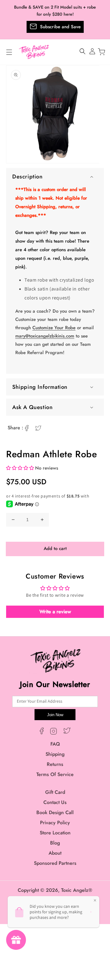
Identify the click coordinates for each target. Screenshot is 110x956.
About (55, 852)
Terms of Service (55, 774)
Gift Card (55, 792)
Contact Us (55, 802)
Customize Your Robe (53, 327)
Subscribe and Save (60, 26)
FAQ (55, 743)
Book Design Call (55, 812)
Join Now (55, 714)
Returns (55, 764)
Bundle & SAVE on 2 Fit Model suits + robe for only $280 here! (55, 10)
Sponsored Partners (55, 863)
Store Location (55, 832)
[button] (55, 176)
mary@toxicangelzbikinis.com (44, 336)
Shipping (55, 754)
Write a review (55, 611)
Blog (55, 842)
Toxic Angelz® (76, 890)
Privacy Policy (55, 822)
